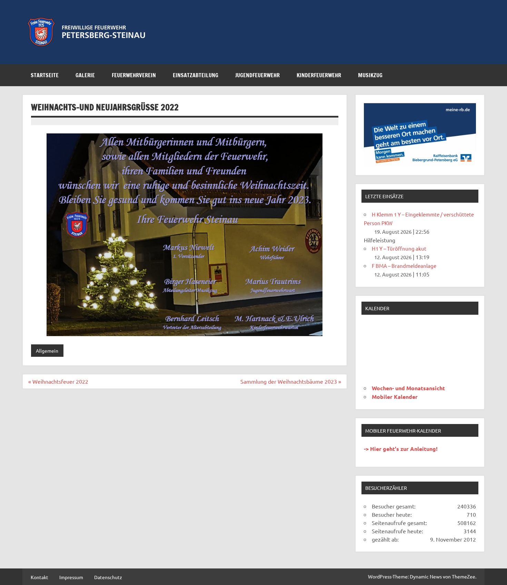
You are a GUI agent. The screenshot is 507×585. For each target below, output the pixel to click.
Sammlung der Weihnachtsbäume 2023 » (290, 381)
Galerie (85, 75)
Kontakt (39, 577)
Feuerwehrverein (134, 75)
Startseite (45, 75)
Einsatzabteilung (195, 75)
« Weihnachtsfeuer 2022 (58, 381)
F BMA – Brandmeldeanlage (404, 265)
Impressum (71, 577)
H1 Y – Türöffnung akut (399, 248)
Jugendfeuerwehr (257, 75)
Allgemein (47, 350)
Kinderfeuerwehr (319, 75)
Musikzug (370, 75)
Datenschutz (108, 577)
